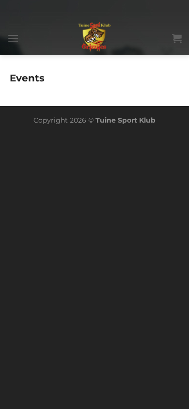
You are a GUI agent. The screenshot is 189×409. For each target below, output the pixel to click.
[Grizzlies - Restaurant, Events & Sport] (95, 38)
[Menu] (13, 38)
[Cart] (177, 38)
